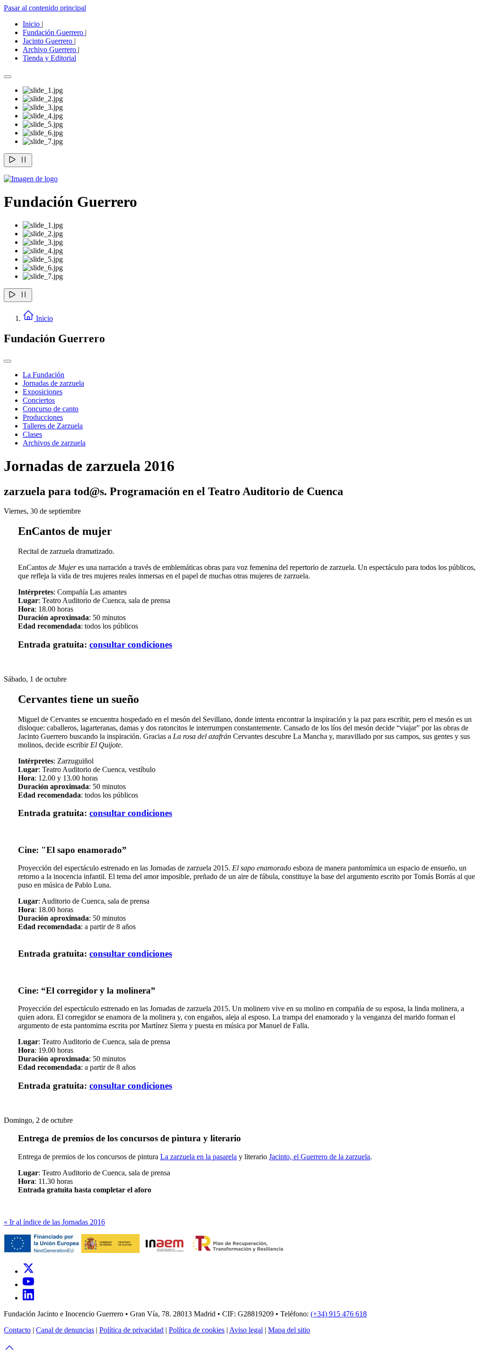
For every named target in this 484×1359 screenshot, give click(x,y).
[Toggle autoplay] (18, 160)
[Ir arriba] (9, 1351)
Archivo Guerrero (50, 49)
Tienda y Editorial (49, 58)
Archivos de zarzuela (54, 443)
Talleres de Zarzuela (53, 426)
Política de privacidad (131, 1330)
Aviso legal (246, 1330)
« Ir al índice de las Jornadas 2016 (54, 1222)
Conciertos (39, 400)
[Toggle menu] (7, 361)
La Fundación (43, 375)
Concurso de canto (50, 409)
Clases (32, 434)
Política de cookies (197, 1330)
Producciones (43, 417)
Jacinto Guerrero (48, 41)
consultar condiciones (130, 644)
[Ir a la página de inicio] (31, 179)
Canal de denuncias (65, 1330)
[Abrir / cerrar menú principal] (7, 76)
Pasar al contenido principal (45, 8)
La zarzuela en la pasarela (198, 1157)
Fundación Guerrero (54, 32)
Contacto (17, 1330)
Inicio (32, 24)
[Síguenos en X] (28, 1271)
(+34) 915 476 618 (339, 1314)
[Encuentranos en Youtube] (28, 1284)
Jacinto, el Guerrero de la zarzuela (319, 1157)
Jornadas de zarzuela (53, 383)
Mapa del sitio (289, 1330)
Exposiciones (42, 392)
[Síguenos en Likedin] (28, 1298)
